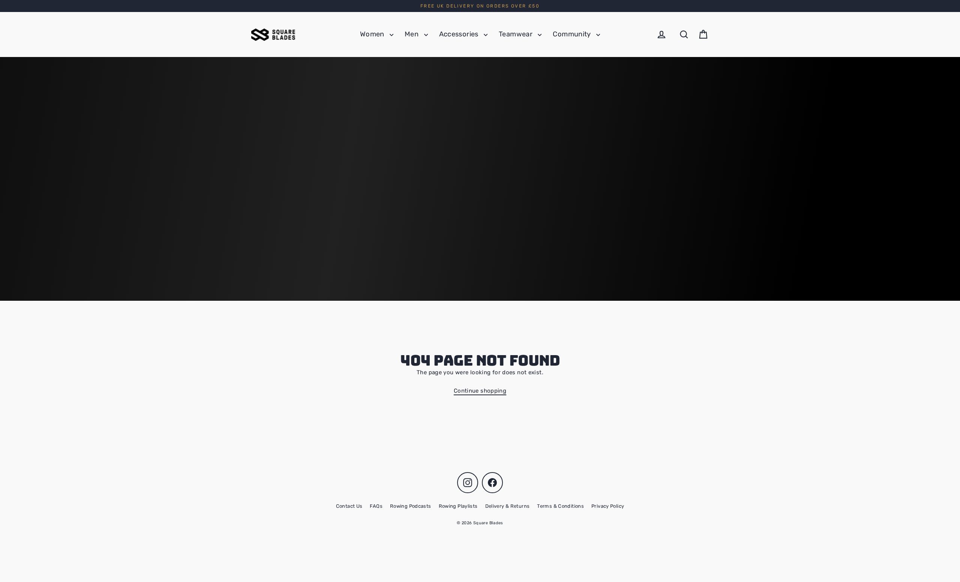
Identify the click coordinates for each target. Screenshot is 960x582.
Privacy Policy (607, 506)
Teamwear (516, 34)
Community (572, 34)
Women (373, 34)
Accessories (459, 34)
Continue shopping (480, 390)
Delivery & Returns (507, 506)
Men (412, 34)
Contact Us (349, 506)
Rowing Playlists (458, 506)
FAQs (376, 506)
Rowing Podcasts (410, 506)
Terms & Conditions (560, 506)
